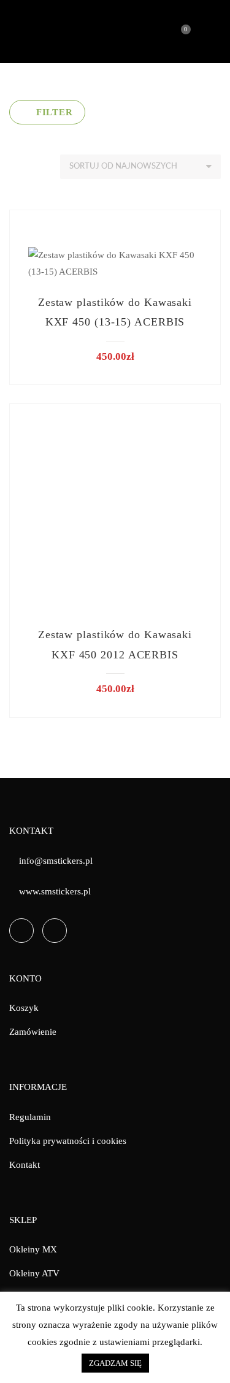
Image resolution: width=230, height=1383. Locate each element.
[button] (47, 112)
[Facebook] (21, 930)
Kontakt (24, 1165)
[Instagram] (54, 930)
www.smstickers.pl (55, 891)
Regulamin (30, 1117)
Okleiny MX (33, 1249)
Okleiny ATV (34, 1273)
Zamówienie (32, 1032)
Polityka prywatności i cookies (67, 1141)
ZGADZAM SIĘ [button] (115, 1363)
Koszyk (24, 1008)
